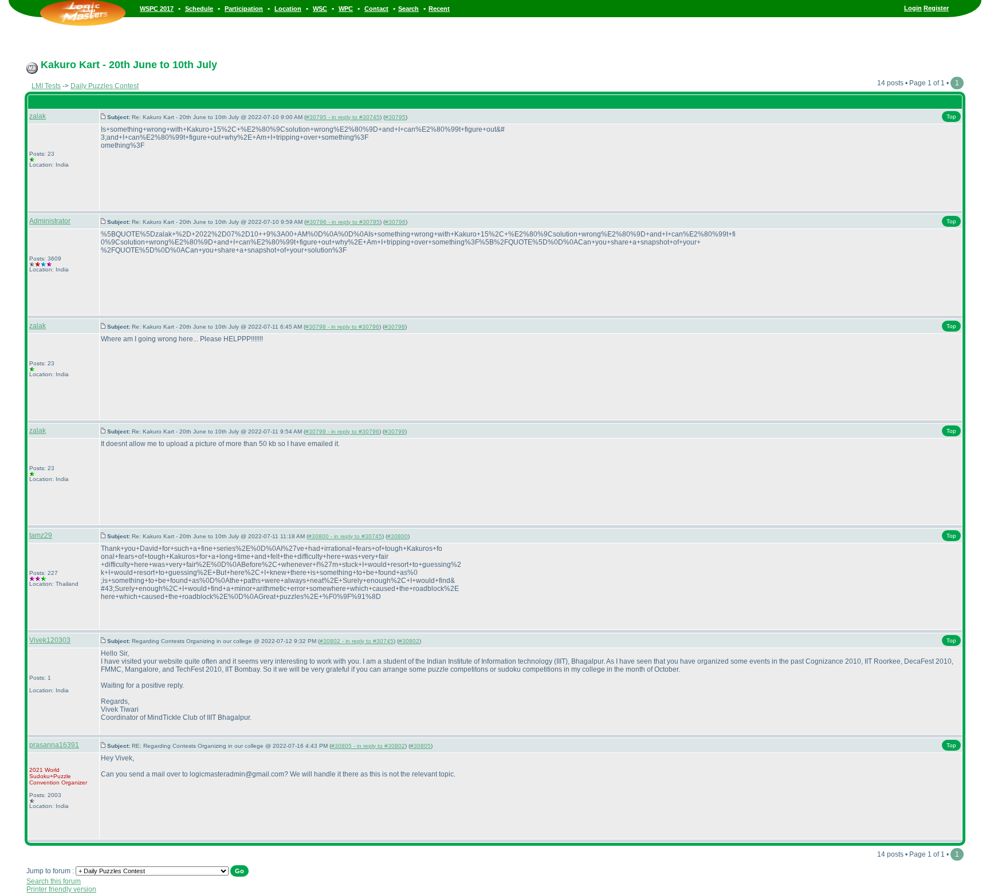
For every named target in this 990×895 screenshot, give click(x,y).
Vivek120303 (49, 640)
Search (408, 8)
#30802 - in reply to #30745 (357, 641)
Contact (376, 8)
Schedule (199, 8)
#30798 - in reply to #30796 (342, 327)
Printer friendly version (61, 889)
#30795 (395, 117)
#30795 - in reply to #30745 (343, 117)
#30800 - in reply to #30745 (345, 536)
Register (936, 8)
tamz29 (40, 535)
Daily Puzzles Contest (104, 86)
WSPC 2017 (157, 8)
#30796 (395, 222)
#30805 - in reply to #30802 (368, 746)
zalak (37, 116)
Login (913, 8)
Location (287, 8)
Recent (439, 8)
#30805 (420, 746)
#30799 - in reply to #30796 (342, 431)
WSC (320, 8)
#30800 (397, 536)
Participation (244, 8)
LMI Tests (46, 86)
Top (951, 116)
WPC (346, 8)
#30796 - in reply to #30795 (343, 222)
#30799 (394, 431)
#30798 (394, 327)
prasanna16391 (54, 745)
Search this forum (53, 881)
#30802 (409, 641)
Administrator (49, 221)
